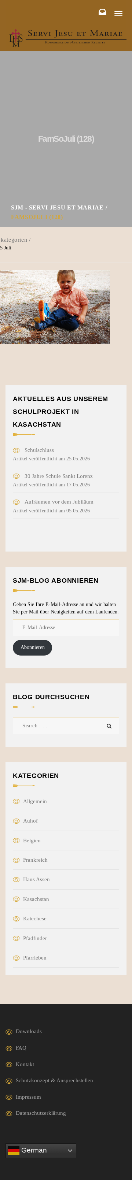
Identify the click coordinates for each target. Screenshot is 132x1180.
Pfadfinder (35, 938)
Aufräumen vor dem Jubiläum (59, 502)
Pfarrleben (35, 958)
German (33, 1150)
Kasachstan (36, 899)
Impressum (28, 1097)
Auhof (30, 821)
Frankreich (35, 860)
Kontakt (25, 1064)
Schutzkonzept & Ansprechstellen (54, 1080)
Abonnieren (33, 647)
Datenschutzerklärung (41, 1113)
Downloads (29, 1031)
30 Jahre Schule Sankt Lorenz (59, 476)
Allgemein (35, 801)
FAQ (21, 1048)
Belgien (32, 840)
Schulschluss (39, 450)
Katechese (35, 918)
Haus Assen (36, 879)
